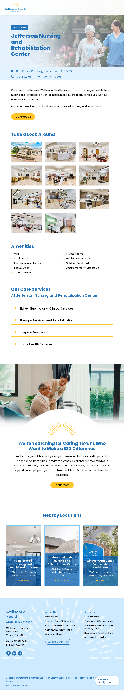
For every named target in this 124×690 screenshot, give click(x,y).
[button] (117, 10)
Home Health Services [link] (96, 637)
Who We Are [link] (51, 616)
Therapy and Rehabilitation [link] (98, 621)
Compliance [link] (37, 678)
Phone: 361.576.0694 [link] (17, 641)
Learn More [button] (62, 485)
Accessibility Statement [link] (17, 678)
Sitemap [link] (10, 681)
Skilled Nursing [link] (91, 616)
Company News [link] (53, 634)
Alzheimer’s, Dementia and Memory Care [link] (98, 627)
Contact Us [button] (23, 116)
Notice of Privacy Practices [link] (86, 678)
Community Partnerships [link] (58, 629)
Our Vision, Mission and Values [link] (61, 625)
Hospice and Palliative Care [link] (98, 632)
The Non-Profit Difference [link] (59, 621)
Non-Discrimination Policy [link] (58, 678)
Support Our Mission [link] (58, 641)
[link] (15, 11)
